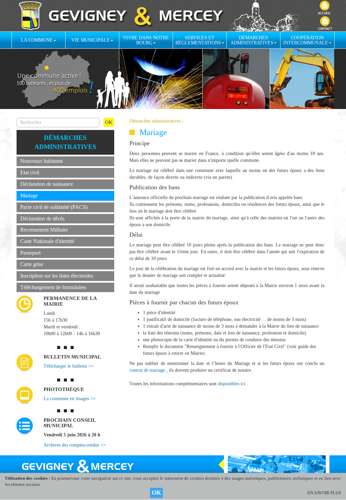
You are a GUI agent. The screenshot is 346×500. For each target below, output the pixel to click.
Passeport (30, 253)
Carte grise (31, 264)
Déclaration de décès (42, 218)
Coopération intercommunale (305, 40)
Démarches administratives (251, 40)
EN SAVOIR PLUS (324, 492)
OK (156, 492)
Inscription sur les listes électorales (56, 276)
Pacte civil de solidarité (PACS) (54, 207)
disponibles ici (231, 383)
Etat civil (29, 172)
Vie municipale (90, 40)
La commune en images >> (70, 398)
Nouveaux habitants (41, 161)
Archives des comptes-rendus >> (75, 445)
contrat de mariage (147, 370)
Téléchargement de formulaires (53, 287)
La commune (37, 40)
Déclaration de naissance (46, 184)
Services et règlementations (198, 40)
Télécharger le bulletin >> (69, 366)
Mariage (29, 195)
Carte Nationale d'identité (47, 241)
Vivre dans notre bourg (146, 40)
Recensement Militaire (44, 230)
